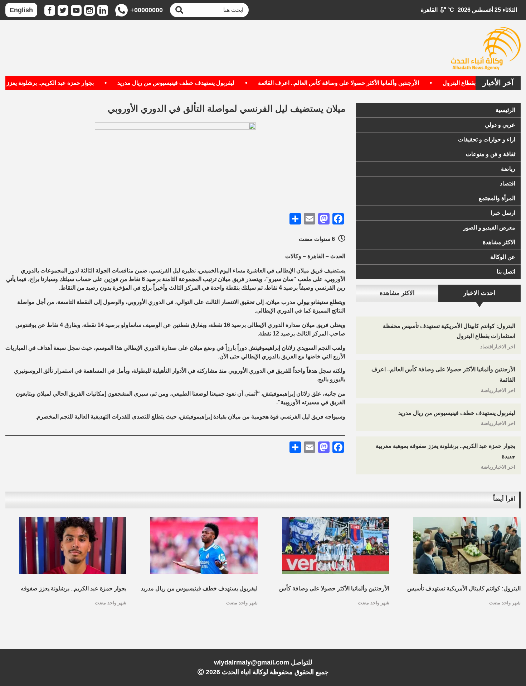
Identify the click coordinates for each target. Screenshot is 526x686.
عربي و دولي (500, 125)
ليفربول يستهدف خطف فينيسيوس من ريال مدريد (189, 83)
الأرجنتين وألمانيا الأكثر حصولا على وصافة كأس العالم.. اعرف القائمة (352, 83)
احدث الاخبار (479, 293)
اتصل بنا (506, 272)
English (21, 10)
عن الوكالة (502, 257)
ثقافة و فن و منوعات (490, 154)
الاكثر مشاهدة (499, 242)
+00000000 (146, 10)
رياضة (508, 169)
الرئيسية (505, 110)
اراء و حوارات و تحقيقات (486, 139)
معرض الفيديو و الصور (489, 227)
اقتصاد (507, 183)
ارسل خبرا (503, 213)
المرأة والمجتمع (497, 198)
